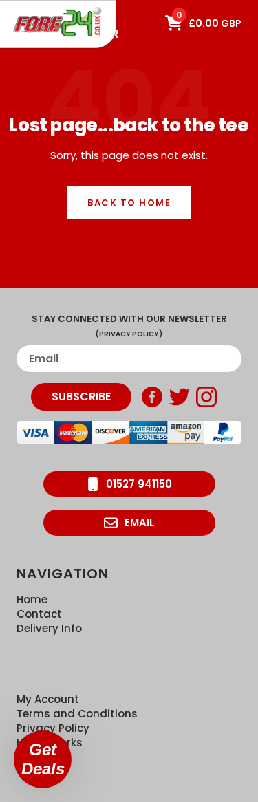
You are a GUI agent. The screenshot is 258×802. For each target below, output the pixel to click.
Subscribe (81, 396)
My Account (48, 699)
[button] (43, 759)
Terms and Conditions (77, 713)
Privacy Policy (53, 728)
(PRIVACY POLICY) (129, 334)
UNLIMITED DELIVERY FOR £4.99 (61, 7)
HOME (23, 7)
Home (32, 599)
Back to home (129, 202)
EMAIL (139, 522)
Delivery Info (49, 628)
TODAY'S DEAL (43, 7)
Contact (39, 614)
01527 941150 (139, 484)
